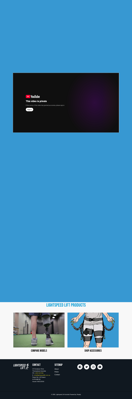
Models (39, 330)
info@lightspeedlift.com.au (42, 375)
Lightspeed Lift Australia (62, 394)
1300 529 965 (39, 373)
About (57, 369)
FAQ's (57, 372)
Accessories (93, 330)
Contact (57, 374)
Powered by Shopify (75, 394)
